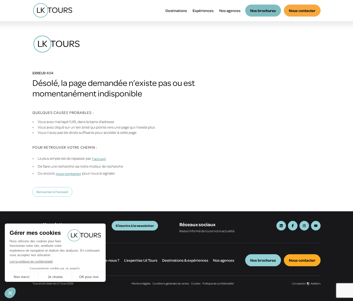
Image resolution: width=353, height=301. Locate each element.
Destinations (176, 10)
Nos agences (229, 10)
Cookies (196, 283)
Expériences (203, 10)
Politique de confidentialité (218, 283)
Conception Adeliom (306, 283)
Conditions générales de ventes (170, 283)
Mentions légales (141, 283)
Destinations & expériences (185, 260)
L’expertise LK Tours (140, 260)
